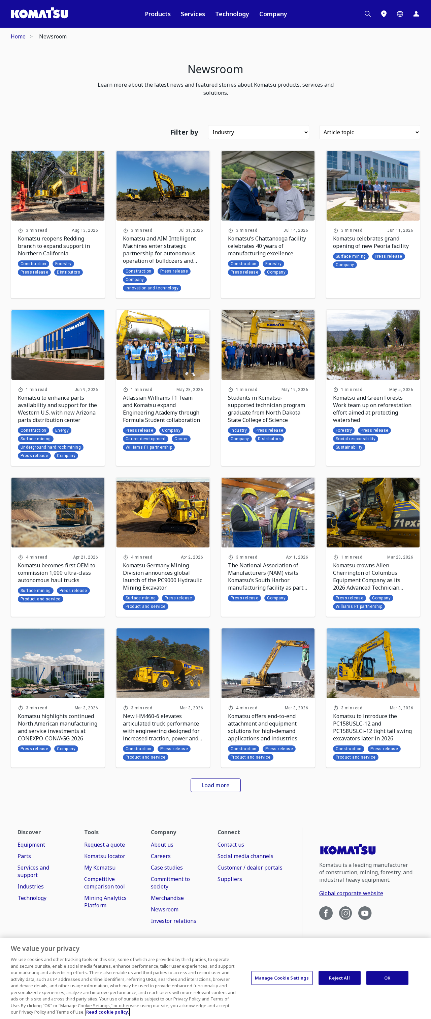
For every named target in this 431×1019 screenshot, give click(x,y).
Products (158, 14)
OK (387, 977)
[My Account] (416, 14)
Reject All (339, 977)
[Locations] (384, 14)
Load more (216, 785)
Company (273, 14)
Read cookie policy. (107, 1012)
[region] (215, 978)
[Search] (368, 14)
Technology (232, 14)
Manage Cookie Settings (282, 977)
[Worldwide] (400, 14)
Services (193, 14)
